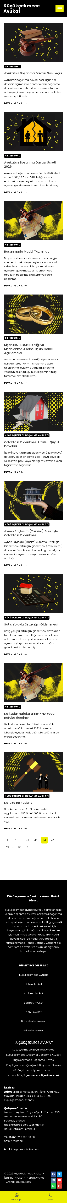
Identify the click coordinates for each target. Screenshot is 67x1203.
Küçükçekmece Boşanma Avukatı (27, 435)
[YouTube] (59, 1180)
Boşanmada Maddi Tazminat (26, 251)
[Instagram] (53, 1180)
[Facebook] (53, 1174)
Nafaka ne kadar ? (18, 803)
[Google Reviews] (59, 1186)
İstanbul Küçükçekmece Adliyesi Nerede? (33, 1075)
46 (7, 846)
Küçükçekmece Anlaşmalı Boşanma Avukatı (33, 1055)
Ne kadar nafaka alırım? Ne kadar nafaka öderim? (30, 715)
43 (35, 840)
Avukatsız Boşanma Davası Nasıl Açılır (33, 73)
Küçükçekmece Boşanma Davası (33, 1060)
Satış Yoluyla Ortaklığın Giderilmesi (31, 624)
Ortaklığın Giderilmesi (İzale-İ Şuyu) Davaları (31, 444)
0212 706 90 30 (26, 1137)
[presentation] (33, 42)
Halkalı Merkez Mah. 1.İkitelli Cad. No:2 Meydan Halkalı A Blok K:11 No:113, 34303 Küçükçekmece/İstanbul (31, 1096)
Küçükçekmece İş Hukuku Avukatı (33, 1070)
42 (27, 840)
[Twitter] (59, 1174)
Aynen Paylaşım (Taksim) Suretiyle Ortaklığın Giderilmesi (31, 533)
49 (19, 846)
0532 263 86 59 (13, 1141)
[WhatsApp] (53, 1186)
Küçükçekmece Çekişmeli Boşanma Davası (33, 1065)
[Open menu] (59, 8)
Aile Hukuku (12, 66)
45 (52, 840)
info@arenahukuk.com (25, 1149)
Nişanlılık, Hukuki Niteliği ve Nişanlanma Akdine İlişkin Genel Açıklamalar (28, 349)
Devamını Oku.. (15, 103)
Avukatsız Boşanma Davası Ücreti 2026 (30, 164)
